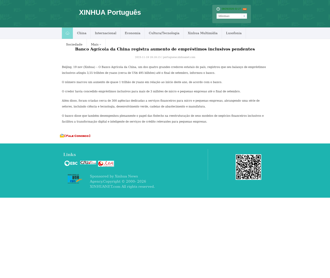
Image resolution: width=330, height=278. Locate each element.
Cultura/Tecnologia (164, 33)
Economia (132, 33)
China (81, 33)
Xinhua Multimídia (203, 33)
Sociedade (74, 44)
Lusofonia (234, 33)
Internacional (105, 33)
